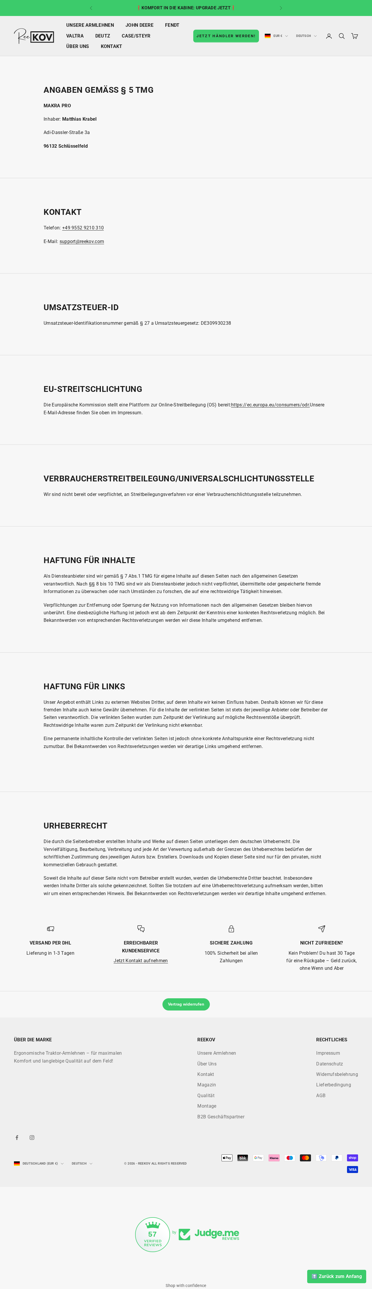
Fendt (172, 25)
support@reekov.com (82, 241)
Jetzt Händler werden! (226, 36)
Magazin (206, 1085)
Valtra (75, 36)
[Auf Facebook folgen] (17, 1137)
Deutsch (303, 36)
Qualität (205, 1095)
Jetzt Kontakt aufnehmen (141, 960)
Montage (206, 1106)
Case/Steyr (136, 36)
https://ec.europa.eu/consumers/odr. (270, 405)
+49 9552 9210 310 (83, 228)
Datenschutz (329, 1064)
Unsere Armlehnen (90, 25)
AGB (321, 1095)
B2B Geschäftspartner (220, 1117)
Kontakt (111, 46)
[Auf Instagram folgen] (32, 1137)
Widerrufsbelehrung (337, 1074)
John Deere (139, 25)
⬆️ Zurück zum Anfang (337, 1276)
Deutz (102, 36)
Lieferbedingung (333, 1085)
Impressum (328, 1053)
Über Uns (77, 46)
